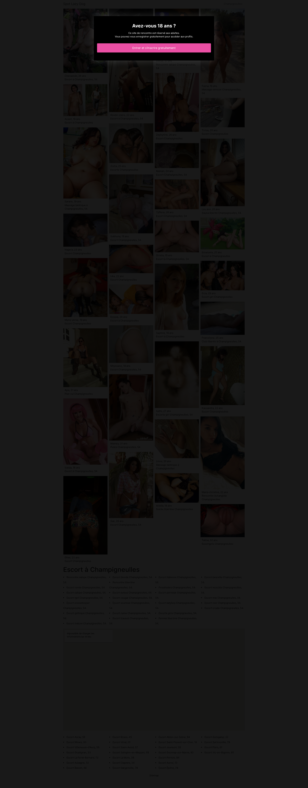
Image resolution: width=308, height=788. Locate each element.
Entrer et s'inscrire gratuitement (154, 48)
